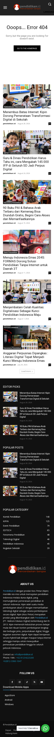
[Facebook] (12, 682)
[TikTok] (27, 682)
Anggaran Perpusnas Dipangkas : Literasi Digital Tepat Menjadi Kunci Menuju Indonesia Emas (25, 357)
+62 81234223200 (25, 657)
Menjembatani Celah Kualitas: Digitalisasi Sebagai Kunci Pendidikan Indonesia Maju (23, 311)
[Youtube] (42, 682)
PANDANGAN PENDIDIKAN (14, 107)
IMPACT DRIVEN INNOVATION (15, 153)
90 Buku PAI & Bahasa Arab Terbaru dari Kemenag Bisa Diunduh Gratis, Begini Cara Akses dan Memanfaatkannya (26, 213)
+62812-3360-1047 (12, 661)
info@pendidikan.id (24, 654)
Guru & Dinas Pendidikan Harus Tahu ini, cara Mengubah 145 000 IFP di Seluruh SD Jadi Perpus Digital (26, 163)
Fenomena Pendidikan (12, 203)
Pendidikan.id (9, 590)
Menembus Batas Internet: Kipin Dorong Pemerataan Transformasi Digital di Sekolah (26, 115)
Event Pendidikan (10, 252)
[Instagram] (19, 682)
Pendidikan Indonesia (12, 302)
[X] (34, 682)
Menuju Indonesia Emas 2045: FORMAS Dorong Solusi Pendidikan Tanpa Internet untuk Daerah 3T (25, 263)
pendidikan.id (9, 123)
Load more (26, 371)
